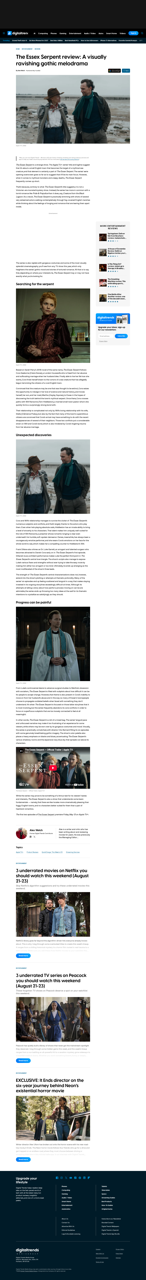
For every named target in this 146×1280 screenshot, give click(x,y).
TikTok (75, 1178)
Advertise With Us (68, 1226)
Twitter (66, 1178)
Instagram (61, 1178)
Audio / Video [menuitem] (90, 33)
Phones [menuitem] (54, 33)
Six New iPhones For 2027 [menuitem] (38, 40)
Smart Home (66, 1201)
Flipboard (89, 1178)
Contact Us (66, 1222)
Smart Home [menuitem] (111, 33)
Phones (64, 1186)
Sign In (133, 33)
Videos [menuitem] (123, 33)
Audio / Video (67, 1198)
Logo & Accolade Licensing (71, 1234)
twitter (34, 837)
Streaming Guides (108, 1198)
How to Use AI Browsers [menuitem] (89, 40)
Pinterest (80, 1178)
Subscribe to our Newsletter (111, 1219)
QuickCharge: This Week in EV (52, 852)
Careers (98, 1249)
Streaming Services (73, 852)
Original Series (107, 1209)
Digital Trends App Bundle (111, 1234)
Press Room (119, 1253)
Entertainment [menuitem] (75, 33)
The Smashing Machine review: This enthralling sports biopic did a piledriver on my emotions (117, 283)
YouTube (71, 1178)
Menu (4, 33)
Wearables (106, 1190)
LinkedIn (84, 1178)
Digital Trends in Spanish (110, 1230)
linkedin (30, 837)
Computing (66, 1190)
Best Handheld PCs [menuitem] (72, 40)
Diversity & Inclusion (102, 1258)
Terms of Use (100, 1262)
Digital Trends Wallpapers (110, 1226)
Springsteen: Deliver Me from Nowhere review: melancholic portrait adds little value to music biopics (117, 238)
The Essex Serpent (46, 814)
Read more (23, 955)
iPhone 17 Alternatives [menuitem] (108, 40)
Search (142, 33)
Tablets (104, 1186)
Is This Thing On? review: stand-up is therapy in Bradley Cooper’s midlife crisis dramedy (117, 268)
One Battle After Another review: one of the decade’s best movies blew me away (116, 298)
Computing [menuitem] (43, 33)
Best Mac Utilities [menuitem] (56, 40)
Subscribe (121, 336)
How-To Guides (107, 1205)
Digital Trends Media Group (28, 1271)
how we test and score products (69, 159)
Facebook (57, 1178)
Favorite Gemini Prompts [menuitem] (128, 40)
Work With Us (100, 1253)
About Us (65, 1219)
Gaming (65, 1194)
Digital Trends (15, 36)
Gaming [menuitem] (63, 33)
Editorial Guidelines (68, 1230)
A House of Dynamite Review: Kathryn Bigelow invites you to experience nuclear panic (117, 253)
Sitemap (118, 1258)
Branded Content (108, 1222)
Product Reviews (32, 852)
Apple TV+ (57, 164)
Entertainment (67, 1205)
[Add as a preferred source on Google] (114, 71)
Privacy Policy (103, 341)
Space (104, 1194)
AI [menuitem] (34, 33)
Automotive (66, 1209)
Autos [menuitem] (101, 33)
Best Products (107, 1201)
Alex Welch (21, 71)
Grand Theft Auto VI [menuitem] (19, 40)
